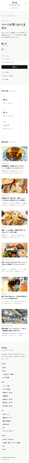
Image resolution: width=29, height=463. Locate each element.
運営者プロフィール (7, 417)
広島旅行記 (5, 396)
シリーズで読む (5, 72)
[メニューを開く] (25, 3)
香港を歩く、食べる (7, 402)
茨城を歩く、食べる (7, 399)
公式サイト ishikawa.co (8, 439)
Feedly (4, 449)
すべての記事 (5, 79)
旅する (12, 8)
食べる (16, 8)
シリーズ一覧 (6, 386)
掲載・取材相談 (6, 421)
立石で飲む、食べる (7, 406)
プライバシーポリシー (8, 431)
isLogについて (6, 414)
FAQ (4, 427)
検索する (14, 67)
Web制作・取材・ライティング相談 (11, 442)
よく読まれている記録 (7, 76)
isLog (3, 15)
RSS (4, 446)
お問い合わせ (6, 424)
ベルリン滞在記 (6, 389)
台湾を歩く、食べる (7, 392)
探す (3, 49)
